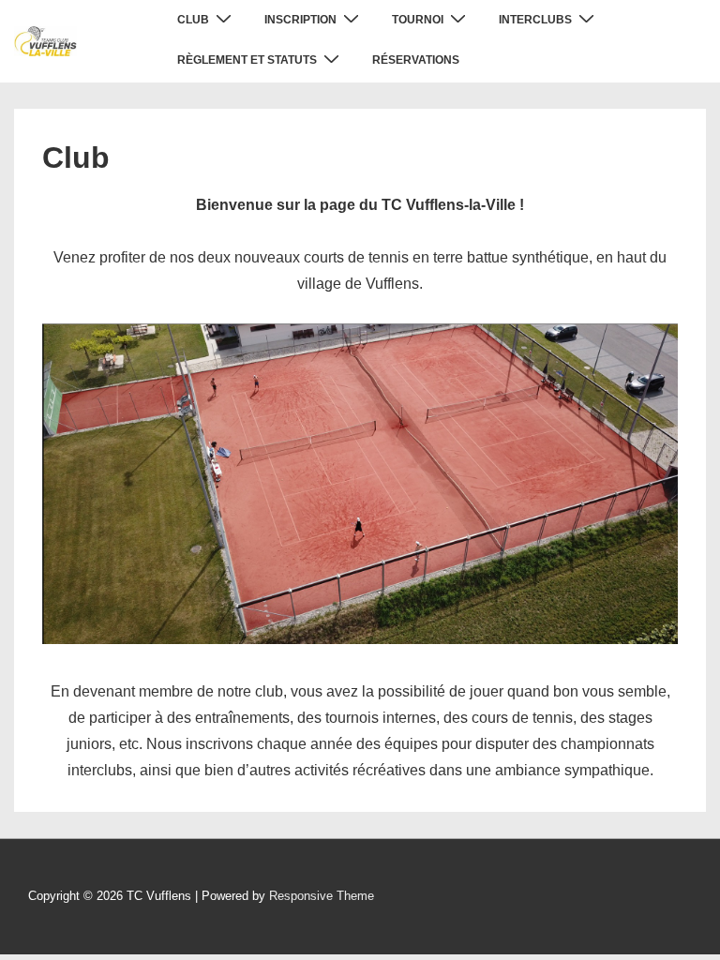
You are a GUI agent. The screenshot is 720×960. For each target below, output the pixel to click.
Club (193, 19)
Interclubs (535, 19)
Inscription (300, 19)
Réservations (415, 60)
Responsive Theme (321, 896)
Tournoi (417, 19)
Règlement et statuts (247, 60)
